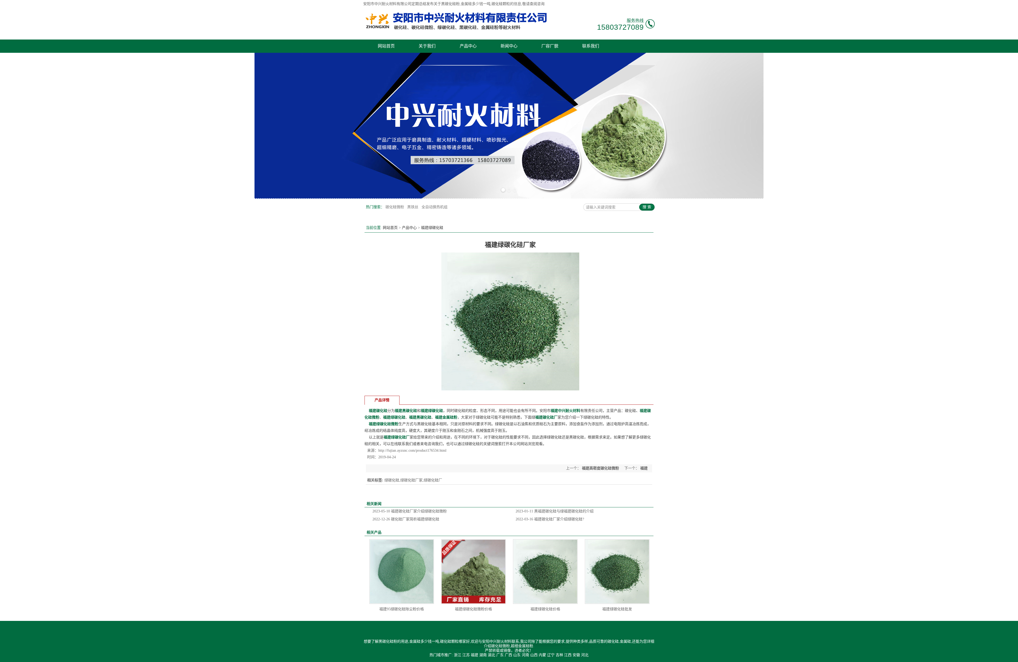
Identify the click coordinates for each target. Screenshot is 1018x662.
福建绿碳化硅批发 (617, 609)
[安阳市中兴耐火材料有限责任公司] (456, 29)
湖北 (491, 655)
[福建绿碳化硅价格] (545, 571)
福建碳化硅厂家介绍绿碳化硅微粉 (409, 511)
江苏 (466, 655)
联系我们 (590, 46)
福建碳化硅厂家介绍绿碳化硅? (550, 519)
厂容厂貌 (549, 46)
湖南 (483, 655)
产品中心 (468, 46)
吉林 (559, 655)
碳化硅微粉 (395, 207)
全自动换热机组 (434, 207)
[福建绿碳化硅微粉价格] (473, 571)
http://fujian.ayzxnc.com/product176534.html (412, 450)
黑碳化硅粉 (450, 4)
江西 (568, 655)
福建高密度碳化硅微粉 (600, 468)
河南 (525, 655)
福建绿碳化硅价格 (545, 609)
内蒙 (542, 655)
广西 (508, 655)
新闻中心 (509, 46)
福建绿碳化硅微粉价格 (473, 609)
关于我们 (427, 46)
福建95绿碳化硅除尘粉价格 (401, 609)
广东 (500, 655)
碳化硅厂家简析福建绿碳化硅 (405, 519)
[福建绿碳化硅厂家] (510, 389)
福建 (474, 655)
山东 (517, 655)
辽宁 (551, 655)
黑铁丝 (413, 207)
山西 (534, 655)
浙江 (457, 655)
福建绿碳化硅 (432, 228)
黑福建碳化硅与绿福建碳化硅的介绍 (555, 511)
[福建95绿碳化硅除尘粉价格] (401, 571)
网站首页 (386, 46)
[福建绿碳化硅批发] (617, 571)
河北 (585, 655)
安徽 (576, 655)
